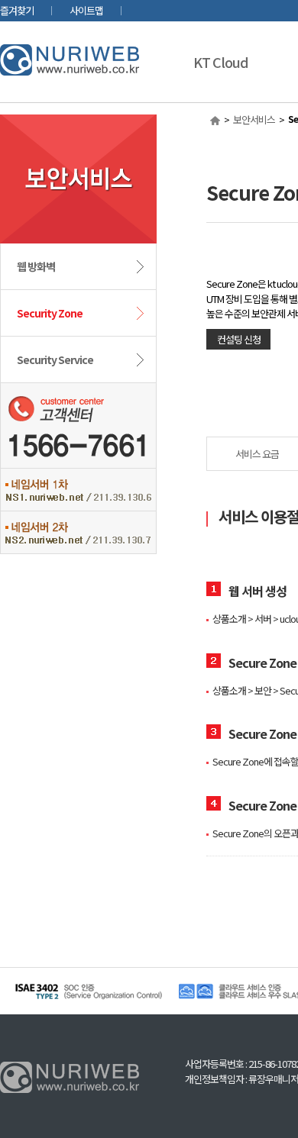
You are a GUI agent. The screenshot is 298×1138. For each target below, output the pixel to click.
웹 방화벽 (36, 266)
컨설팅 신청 (239, 339)
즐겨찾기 (17, 10)
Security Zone (50, 313)
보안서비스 (254, 119)
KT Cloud (220, 62)
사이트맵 (86, 10)
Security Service (55, 359)
